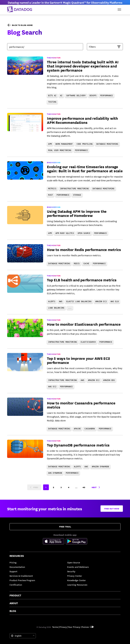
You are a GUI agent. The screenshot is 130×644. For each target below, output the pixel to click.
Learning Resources (77, 584)
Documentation (17, 567)
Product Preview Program (22, 580)
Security (71, 571)
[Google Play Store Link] (76, 541)
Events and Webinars (78, 567)
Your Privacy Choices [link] (78, 627)
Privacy (63, 627)
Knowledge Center (76, 580)
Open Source (73, 562)
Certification (16, 584)
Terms (55, 627)
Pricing (13, 562)
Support (13, 571)
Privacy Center (74, 575)
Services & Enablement (21, 575)
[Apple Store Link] (54, 541)
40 (84, 487)
